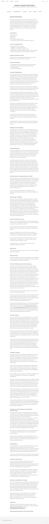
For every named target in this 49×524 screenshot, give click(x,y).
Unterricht (25, 11)
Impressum (11, 1)
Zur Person (9, 11)
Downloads (3, 1)
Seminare (35, 11)
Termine (40, 11)
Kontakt (7, 1)
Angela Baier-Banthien (24, 5)
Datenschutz (17, 1)
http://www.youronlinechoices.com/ (20, 307)
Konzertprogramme (17, 11)
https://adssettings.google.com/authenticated (17, 508)
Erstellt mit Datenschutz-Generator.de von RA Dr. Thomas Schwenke (21, 511)
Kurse (30, 11)
